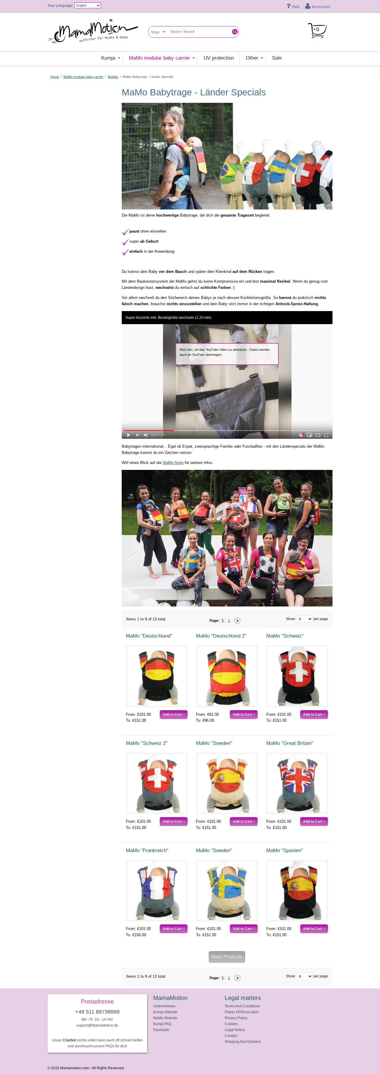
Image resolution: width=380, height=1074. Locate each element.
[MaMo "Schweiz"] (297, 676)
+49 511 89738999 (97, 1012)
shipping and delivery (243, 1041)
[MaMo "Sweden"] (227, 783)
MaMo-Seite (173, 462)
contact (231, 1036)
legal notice (235, 1030)
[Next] (237, 620)
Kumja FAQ (162, 1024)
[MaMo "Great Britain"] (297, 783)
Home (54, 77)
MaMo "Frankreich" (147, 850)
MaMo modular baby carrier (83, 77)
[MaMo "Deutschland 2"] (227, 676)
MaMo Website (165, 1018)
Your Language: (60, 5)
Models (113, 77)
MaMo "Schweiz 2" (146, 743)
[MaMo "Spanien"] (297, 890)
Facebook (161, 1030)
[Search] (234, 31)
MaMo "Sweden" (214, 743)
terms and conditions (242, 1006)
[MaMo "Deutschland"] (157, 676)
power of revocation (242, 1012)
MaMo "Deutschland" (149, 636)
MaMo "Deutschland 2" (221, 636)
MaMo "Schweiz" (285, 636)
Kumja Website (165, 1012)
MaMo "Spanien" (284, 850)
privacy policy (236, 1018)
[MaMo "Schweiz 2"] (157, 783)
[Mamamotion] (98, 33)
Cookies (231, 1024)
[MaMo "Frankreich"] (157, 890)
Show (290, 618)
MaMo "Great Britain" (289, 743)
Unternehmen (164, 1006)
